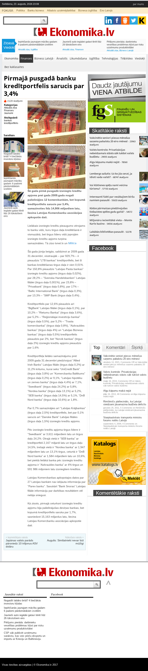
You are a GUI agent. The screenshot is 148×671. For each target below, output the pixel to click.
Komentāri (115, 347)
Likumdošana (78, 58)
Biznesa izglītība (87, 10)
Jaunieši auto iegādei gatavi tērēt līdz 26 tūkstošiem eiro (14, 212)
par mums (138, 4)
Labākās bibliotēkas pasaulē (107, 231)
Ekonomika (11, 58)
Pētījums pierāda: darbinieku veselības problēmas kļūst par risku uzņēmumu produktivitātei (24, 625)
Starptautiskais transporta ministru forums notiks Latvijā (122, 419)
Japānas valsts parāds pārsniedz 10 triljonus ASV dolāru (22, 543)
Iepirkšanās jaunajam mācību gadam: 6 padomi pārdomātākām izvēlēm (13, 183)
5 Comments (124, 410)
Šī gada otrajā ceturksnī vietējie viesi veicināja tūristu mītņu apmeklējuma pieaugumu (126, 44)
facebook (117, 20)
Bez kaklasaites (14, 67)
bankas (8, 120)
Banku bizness (36, 10)
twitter (134, 20)
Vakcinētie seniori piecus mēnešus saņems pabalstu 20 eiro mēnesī (110, 139)
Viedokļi (140, 58)
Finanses (26, 58)
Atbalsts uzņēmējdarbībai (61, 10)
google (109, 20)
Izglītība (94, 58)
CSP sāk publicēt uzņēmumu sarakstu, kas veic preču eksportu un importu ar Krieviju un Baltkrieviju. (37, 44)
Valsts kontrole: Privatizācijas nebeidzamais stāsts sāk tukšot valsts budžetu (112, 153)
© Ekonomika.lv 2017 (46, 664)
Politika (20, 10)
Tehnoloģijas (110, 58)
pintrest (125, 20)
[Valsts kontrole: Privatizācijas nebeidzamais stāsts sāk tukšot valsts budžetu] (97, 380)
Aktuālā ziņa (23, 50)
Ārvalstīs (61, 58)
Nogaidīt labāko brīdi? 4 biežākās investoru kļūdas (13, 156)
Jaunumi (8, 113)
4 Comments (122, 426)
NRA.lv (72, 243)
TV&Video (126, 58)
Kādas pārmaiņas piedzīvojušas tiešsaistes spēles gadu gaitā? (108, 209)
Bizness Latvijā (38, 50)
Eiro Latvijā (106, 10)
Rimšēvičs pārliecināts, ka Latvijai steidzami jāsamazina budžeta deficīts (124, 403)
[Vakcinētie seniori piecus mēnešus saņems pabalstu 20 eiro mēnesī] (97, 364)
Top (96, 347)
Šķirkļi (137, 347)
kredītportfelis (11, 123)
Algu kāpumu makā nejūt (104, 162)
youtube (142, 20)
